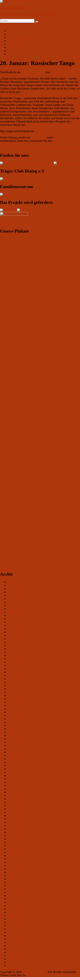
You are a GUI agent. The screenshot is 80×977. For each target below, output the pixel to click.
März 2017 (13, 912)
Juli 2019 (12, 825)
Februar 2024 (15, 668)
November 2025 (17, 608)
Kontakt (12, 50)
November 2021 (17, 758)
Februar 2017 (15, 915)
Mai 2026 (13, 588)
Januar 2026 (14, 602)
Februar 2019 (15, 842)
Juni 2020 (13, 795)
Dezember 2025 (16, 605)
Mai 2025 (13, 622)
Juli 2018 (12, 862)
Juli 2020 (12, 792)
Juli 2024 (12, 652)
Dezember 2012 (16, 965)
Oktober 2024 (15, 645)
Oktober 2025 (15, 612)
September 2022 (17, 725)
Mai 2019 (13, 832)
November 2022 (17, 718)
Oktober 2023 (15, 682)
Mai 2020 (13, 798)
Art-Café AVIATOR (12, 7)
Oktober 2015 (15, 959)
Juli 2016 (12, 935)
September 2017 (17, 895)
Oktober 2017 (15, 892)
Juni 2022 (13, 735)
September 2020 (17, 785)
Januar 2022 (14, 752)
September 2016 (17, 932)
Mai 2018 (13, 868)
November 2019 (17, 812)
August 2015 (15, 962)
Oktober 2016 (15, 928)
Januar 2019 (14, 845)
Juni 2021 (13, 775)
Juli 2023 (12, 692)
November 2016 (17, 925)
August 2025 (15, 618)
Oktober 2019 (15, 815)
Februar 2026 (15, 598)
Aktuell (11, 30)
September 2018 (17, 855)
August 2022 (15, 728)
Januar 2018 (14, 882)
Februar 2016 (15, 945)
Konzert (58, 137)
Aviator (11, 34)
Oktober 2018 (15, 852)
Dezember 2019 (16, 808)
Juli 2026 (12, 585)
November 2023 (17, 678)
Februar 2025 (15, 632)
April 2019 (13, 835)
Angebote (13, 40)
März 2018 (13, 875)
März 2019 (13, 838)
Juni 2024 (13, 655)
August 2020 (15, 788)
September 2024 (17, 648)
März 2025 (13, 628)
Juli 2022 (12, 732)
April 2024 (13, 662)
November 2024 (17, 642)
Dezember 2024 (16, 638)
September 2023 (17, 685)
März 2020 (13, 802)
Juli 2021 (12, 772)
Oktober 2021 (15, 762)
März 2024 (13, 665)
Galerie (11, 47)
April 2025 (13, 625)
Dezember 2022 (16, 715)
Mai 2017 (13, 905)
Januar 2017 (14, 918)
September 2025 (17, 615)
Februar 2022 (15, 748)
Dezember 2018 (16, 848)
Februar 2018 (15, 878)
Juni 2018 (13, 865)
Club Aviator (58, 72)
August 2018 (15, 858)
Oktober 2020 (15, 782)
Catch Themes (35, 975)
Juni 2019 (13, 828)
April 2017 (13, 908)
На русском (14, 54)
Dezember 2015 (16, 952)
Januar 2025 (14, 635)
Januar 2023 (14, 712)
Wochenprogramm (18, 37)
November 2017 (17, 888)
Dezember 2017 (16, 885)
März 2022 (13, 745)
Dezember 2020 (16, 778)
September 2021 (17, 765)
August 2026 (15, 582)
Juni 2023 (13, 695)
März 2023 (13, 705)
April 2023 (13, 702)
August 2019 (15, 822)
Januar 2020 (14, 805)
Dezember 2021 (16, 755)
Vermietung (14, 44)
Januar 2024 (14, 672)
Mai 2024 (13, 658)
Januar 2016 (14, 948)
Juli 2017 (12, 902)
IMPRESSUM (9, 223)
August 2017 (15, 898)
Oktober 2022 (15, 722)
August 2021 (15, 768)
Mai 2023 (13, 698)
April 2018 (13, 872)
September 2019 (17, 818)
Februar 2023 (15, 708)
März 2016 (13, 942)
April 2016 (13, 938)
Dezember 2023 (16, 675)
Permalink (59, 140)
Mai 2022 (13, 738)
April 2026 (13, 592)
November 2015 (17, 955)
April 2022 (13, 742)
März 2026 (13, 595)
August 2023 (15, 688)
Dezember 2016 (16, 922)
